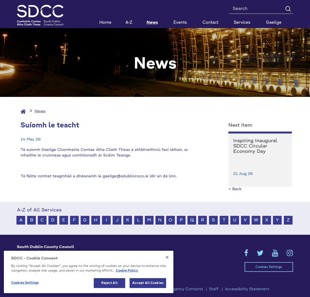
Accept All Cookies (147, 283)
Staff (214, 289)
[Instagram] (290, 255)
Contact (210, 23)
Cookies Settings (269, 267)
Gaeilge (273, 23)
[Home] (23, 111)
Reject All (109, 283)
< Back (234, 189)
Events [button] (180, 23)
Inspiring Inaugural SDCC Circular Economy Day (255, 146)
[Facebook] (246, 255)
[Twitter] (260, 255)
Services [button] (242, 23)
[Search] (288, 9)
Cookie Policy (127, 271)
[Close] (167, 257)
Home (105, 23)
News (152, 23)
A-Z (128, 23)
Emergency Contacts (183, 289)
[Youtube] (275, 255)
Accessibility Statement (247, 289)
